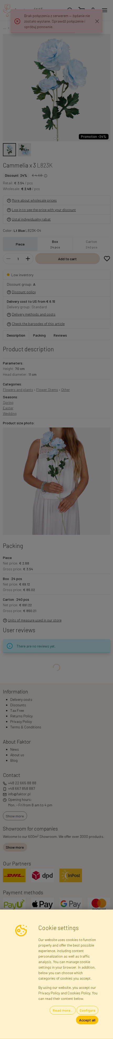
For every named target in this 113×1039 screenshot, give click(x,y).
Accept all (87, 1020)
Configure (87, 1010)
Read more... (63, 1010)
